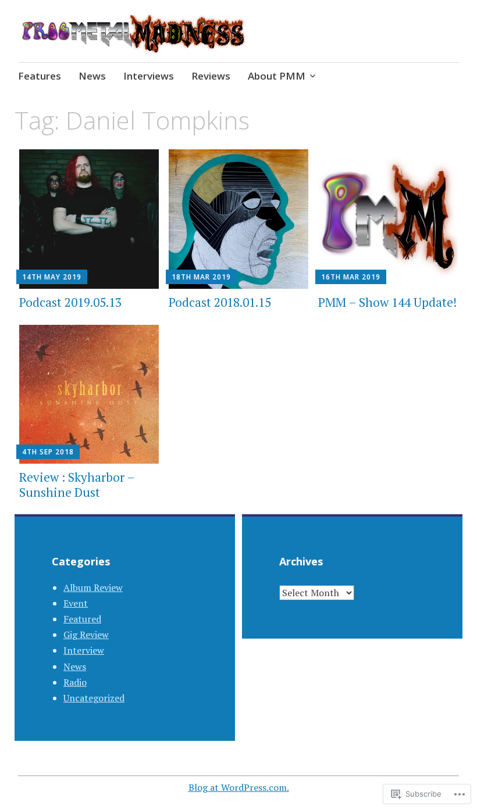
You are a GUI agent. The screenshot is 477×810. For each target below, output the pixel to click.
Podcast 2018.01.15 (220, 302)
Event (75, 603)
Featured (82, 618)
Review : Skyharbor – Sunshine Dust (76, 484)
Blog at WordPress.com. (238, 787)
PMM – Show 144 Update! (387, 302)
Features (39, 76)
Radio (75, 682)
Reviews (210, 76)
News (92, 76)
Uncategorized (93, 697)
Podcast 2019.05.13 (70, 302)
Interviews (148, 76)
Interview (83, 650)
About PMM (276, 76)
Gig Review (86, 634)
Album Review (93, 587)
